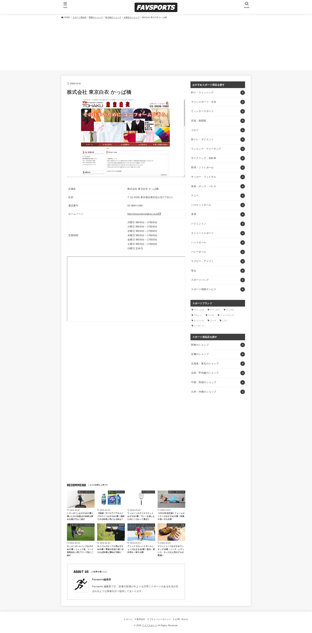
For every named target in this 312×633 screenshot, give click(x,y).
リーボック (199, 326)
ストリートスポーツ (202, 233)
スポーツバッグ (200, 280)
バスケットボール (201, 205)
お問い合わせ (181, 619)
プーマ (213, 320)
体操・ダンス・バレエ (203, 186)
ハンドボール (198, 242)
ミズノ (225, 320)
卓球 (193, 214)
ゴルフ (195, 130)
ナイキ (211, 315)
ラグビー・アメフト (202, 261)
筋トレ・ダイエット (202, 139)
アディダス (215, 310)
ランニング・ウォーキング (206, 149)
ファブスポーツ (149, 625)
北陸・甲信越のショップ (205, 373)
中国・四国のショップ (203, 382)
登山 (193, 270)
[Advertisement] (156, 44)
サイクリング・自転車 (203, 158)
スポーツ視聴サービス (203, 289)
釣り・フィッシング (202, 92)
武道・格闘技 (198, 120)
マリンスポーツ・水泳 (203, 102)
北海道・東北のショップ (205, 363)
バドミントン (198, 223)
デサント (198, 315)
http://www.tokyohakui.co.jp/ (142, 214)
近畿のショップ (200, 354)
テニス (195, 195)
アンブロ (230, 310)
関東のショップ (200, 345)
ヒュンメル (199, 320)
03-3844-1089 (135, 205)
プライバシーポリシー (160, 619)
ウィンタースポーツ (202, 111)
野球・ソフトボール (202, 167)
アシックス (199, 310)
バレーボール (198, 252)
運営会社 (140, 619)
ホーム (129, 619)
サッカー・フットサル (203, 177)
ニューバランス (227, 315)
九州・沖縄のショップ (203, 391)
